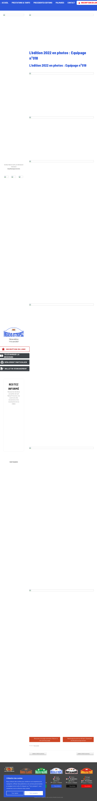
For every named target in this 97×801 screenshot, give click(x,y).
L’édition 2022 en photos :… (37, 753)
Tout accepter (34, 793)
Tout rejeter (15, 793)
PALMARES (60, 3)
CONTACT (71, 3)
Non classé (36, 745)
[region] (24, 786)
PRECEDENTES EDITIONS (43, 3)
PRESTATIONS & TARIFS (21, 3)
